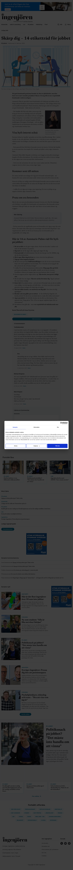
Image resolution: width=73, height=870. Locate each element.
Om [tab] (58, 427)
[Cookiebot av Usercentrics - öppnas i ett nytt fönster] (61, 423)
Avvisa (15, 445)
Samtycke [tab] (15, 427)
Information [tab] (36, 427)
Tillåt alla (57, 445)
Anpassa (36, 445)
